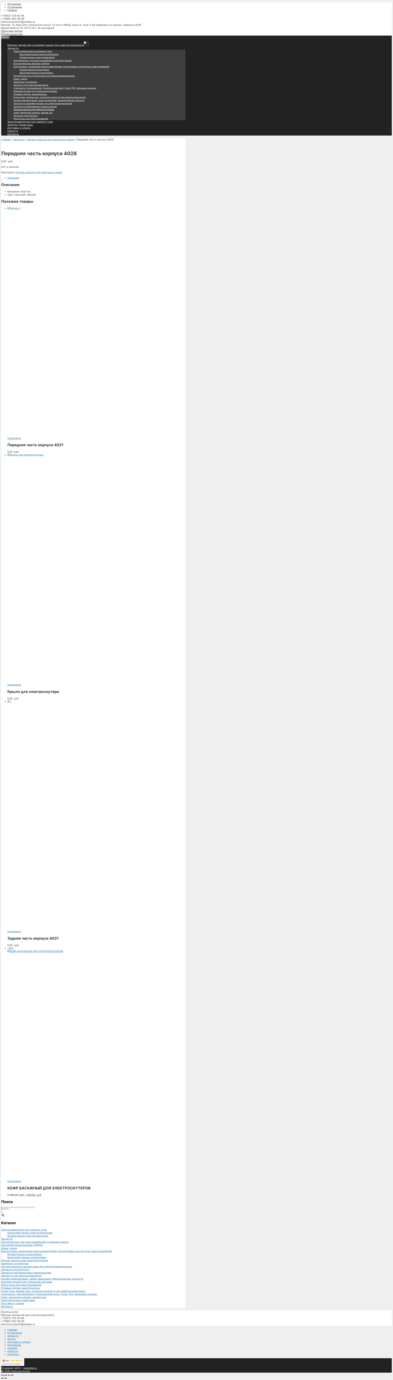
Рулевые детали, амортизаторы (30, 94)
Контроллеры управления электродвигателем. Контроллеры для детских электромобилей (61, 66)
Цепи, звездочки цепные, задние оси (33, 112)
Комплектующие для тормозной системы (35, 91)
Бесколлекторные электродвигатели (39, 54)
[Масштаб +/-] (2, 1375)
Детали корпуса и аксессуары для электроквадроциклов (44, 76)
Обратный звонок (12, 31)
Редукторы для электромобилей (31, 118)
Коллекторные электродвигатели (37, 57)
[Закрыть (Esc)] (12, 1375)
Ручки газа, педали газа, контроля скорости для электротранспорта (50, 97)
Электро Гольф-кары (20, 124)
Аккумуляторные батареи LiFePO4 (32, 63)
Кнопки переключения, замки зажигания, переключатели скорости (49, 100)
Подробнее (14, 438)
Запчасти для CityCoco (26, 115)
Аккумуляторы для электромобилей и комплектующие (43, 60)
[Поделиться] (9, 1375)
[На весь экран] (5, 1375)
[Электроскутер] (11, 34)
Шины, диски (20, 79)
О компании (14, 7)
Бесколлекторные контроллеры (36, 72)
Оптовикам (14, 4)
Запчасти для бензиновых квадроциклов (35, 106)
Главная (6, 139)
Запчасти (13, 48)
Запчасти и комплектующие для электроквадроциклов (43, 103)
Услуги (11, 1338)
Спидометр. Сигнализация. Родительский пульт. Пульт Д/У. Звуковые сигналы (55, 88)
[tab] (96, 177)
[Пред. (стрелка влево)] (2, 1378)
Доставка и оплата (18, 127)
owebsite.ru (30, 1368)
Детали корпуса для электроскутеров (34, 109)
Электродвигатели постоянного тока (33, 51)
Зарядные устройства (25, 82)
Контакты (13, 134)
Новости (12, 130)
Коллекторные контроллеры (34, 69)
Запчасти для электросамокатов (31, 85)
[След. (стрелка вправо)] (5, 1378)
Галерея (12, 10)
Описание (13, 177)
